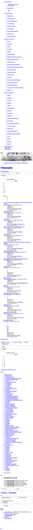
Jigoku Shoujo (7, 234)
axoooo (8, 286)
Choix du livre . (7, 266)
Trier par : (16, 342)
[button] (4, 178)
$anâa (19, 216)
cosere (19, 275)
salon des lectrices (8, 320)
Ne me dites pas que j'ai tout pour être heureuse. (16, 258)
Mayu (7, 267)
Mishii (18, 239)
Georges (8, 212)
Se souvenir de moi (8, 501)
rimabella (8, 228)
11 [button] (4, 192)
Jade (7, 321)
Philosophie (7, 167)
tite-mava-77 (9, 220)
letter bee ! (6, 219)
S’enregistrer (12, 493)
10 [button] (4, 191)
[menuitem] (12, 4)
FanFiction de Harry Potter (10, 251)
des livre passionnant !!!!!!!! (10, 312)
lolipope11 (20, 256)
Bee (7, 244)
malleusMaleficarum (11, 279)
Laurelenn (8, 205)
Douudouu (20, 248)
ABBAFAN (8, 260)
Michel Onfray (7, 278)
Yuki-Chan (8, 235)
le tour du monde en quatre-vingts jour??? (14, 226)
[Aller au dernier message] (22, 208)
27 (7, 330)
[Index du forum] (17, 156)
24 (7, 326)
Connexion (4, 493)
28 (7, 331)
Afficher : (4, 342)
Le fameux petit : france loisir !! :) (12, 293)
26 (7, 329)
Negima (6, 285)
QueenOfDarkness (10, 252)
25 (7, 327)
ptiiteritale (8, 294)
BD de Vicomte (7, 304)
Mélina (7, 306)
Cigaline (19, 208)
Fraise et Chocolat (8, 211)
